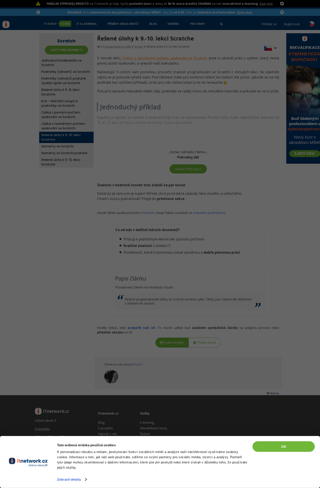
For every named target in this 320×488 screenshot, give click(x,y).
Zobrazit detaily (69, 479)
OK (283, 446)
